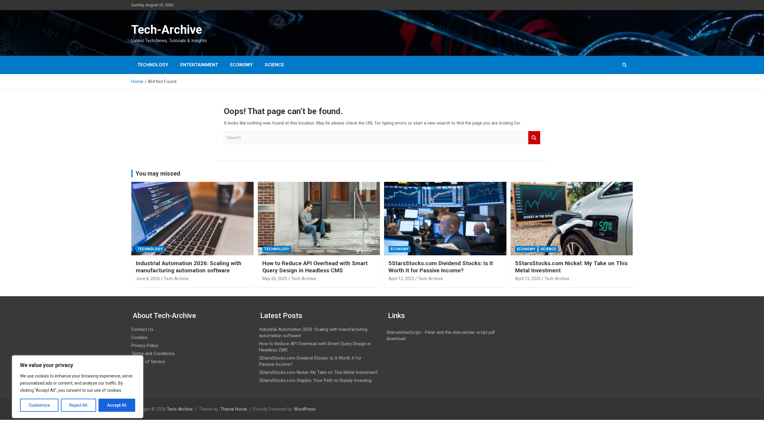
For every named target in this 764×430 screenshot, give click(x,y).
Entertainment (199, 64)
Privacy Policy (144, 345)
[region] (77, 386)
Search (534, 138)
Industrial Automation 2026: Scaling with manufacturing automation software (188, 267)
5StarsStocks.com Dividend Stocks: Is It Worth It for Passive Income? (441, 267)
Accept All (117, 405)
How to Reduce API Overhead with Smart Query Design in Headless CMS (315, 267)
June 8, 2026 (148, 278)
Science (274, 64)
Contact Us (142, 329)
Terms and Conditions (153, 353)
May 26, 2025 (274, 278)
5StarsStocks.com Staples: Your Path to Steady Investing (315, 380)
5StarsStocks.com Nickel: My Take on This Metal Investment (318, 372)
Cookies (139, 337)
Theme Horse (233, 409)
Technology (152, 64)
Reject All (78, 405)
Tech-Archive (166, 30)
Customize (39, 405)
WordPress (305, 409)
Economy (241, 64)
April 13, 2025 (401, 278)
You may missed (157, 173)
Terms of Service (148, 361)
